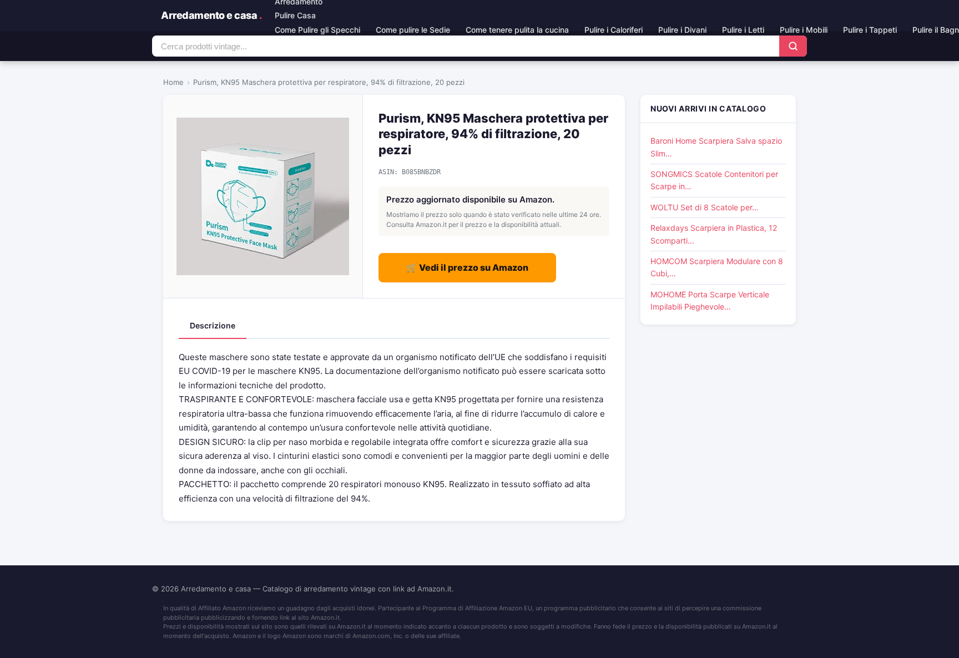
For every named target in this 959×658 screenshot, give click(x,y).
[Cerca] (793, 46)
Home (173, 82)
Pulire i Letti (743, 29)
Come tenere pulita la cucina (517, 29)
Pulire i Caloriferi (613, 29)
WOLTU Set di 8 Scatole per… (704, 207)
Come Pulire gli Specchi (317, 29)
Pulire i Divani (682, 29)
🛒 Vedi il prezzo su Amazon (467, 267)
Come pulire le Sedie (413, 29)
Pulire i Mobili (803, 29)
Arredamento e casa (211, 15)
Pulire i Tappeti (870, 29)
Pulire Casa (295, 15)
